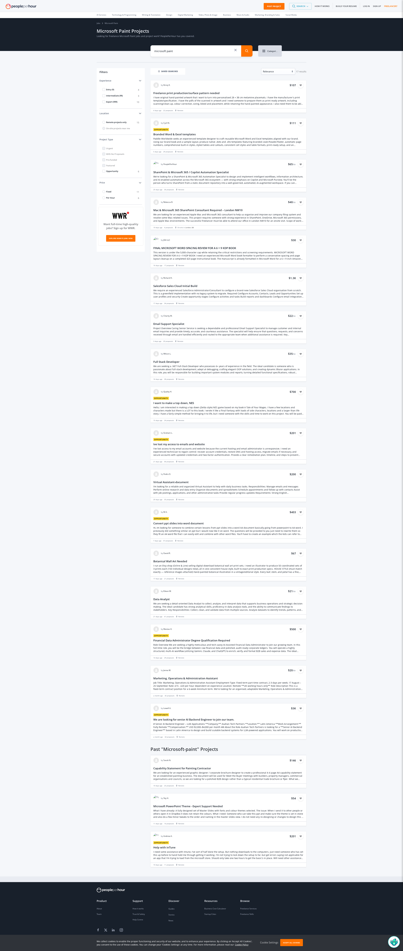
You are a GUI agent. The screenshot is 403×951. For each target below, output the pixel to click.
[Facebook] (98, 930)
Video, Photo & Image (208, 15)
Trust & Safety (139, 914)
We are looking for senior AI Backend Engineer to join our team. (193, 719)
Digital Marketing (185, 15)
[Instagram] (121, 930)
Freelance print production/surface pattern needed (186, 93)
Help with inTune (164, 847)
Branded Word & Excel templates (174, 134)
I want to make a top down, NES (173, 403)
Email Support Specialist (168, 324)
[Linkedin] (113, 930)
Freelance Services (248, 908)
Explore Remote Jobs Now (121, 238)
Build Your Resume (346, 6)
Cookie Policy (241, 944)
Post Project (274, 6)
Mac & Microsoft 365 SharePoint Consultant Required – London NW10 (198, 210)
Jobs (98, 23)
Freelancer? (390, 6)
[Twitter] (106, 930)
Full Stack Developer (166, 362)
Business (227, 15)
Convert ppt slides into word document (178, 523)
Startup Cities (210, 914)
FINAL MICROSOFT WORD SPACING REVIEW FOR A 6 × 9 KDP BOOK (194, 248)
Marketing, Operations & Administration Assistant (185, 678)
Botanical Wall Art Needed (170, 561)
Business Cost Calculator (215, 908)
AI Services (101, 15)
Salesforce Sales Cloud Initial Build (175, 286)
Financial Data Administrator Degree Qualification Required (191, 640)
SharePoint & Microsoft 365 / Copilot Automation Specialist (191, 172)
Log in (366, 6)
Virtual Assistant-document (171, 482)
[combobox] (193, 51)
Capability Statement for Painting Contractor (182, 768)
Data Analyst (161, 599)
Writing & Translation (151, 15)
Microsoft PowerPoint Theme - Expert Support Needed (188, 806)
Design (169, 15)
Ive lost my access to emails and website (179, 444)
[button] (300, 6)
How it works (322, 6)
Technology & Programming (124, 15)
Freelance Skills (247, 914)
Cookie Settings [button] (269, 942)
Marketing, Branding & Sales (267, 15)
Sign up (377, 6)
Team (99, 914)
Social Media (291, 15)
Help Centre (138, 919)
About (99, 908)
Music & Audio (243, 15)
